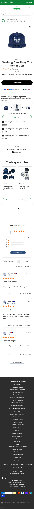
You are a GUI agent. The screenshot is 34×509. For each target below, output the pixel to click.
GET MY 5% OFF (17, 273)
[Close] (31, 233)
